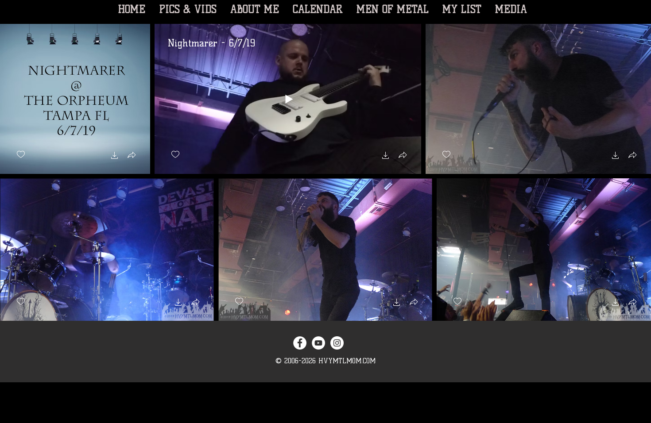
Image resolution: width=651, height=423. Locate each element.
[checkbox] (21, 154)
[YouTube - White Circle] (318, 343)
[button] (114, 156)
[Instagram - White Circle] (337, 343)
